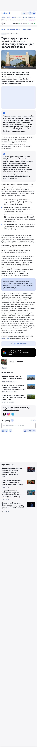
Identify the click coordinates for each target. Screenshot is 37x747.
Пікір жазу (31, 430)
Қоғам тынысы (26, 29)
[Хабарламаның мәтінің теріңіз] (18, 425)
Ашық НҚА (5, 338)
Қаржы (14, 17)
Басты (3, 29)
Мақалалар (31, 17)
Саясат (3, 17)
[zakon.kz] (6, 13)
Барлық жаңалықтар (13, 29)
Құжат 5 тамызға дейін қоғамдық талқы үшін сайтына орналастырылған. (17, 337)
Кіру (34, 420)
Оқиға (19, 17)
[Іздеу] (30, 13)
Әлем (8, 17)
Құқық (25, 17)
